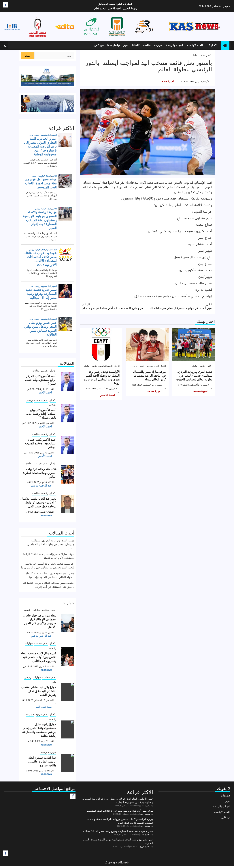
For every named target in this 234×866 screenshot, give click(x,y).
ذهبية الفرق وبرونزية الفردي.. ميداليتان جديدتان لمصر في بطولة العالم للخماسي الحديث (194, 375)
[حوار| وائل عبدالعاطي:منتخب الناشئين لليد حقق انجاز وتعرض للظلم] (67, 692)
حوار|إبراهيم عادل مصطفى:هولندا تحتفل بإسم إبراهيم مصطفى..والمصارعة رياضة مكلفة (39, 729)
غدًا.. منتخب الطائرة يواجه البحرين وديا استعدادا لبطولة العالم (39, 473)
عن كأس (225, 817)
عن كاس (99, 45)
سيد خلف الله (44, 707)
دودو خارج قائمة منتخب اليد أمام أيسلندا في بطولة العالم (112, 306)
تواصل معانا (113, 45)
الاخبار (214, 45)
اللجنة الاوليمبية (195, 45)
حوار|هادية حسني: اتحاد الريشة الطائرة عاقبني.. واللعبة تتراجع (42, 761)
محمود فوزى (145, 846)
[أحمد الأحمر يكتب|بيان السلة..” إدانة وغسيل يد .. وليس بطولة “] (67, 413)
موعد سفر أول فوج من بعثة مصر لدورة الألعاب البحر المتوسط (119, 810)
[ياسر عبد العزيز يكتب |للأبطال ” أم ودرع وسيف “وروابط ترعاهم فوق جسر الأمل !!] (67, 504)
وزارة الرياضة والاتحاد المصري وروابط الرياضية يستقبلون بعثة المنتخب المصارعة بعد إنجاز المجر (120, 820)
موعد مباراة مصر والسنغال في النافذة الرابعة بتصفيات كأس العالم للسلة (149, 375)
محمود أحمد (145, 805)
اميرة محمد (167, 81)
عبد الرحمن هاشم (41, 485)
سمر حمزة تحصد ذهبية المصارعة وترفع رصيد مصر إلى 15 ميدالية (118, 831)
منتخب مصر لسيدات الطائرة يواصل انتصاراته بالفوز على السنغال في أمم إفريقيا (48, 584)
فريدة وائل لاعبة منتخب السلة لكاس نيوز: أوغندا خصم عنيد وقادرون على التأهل (38, 657)
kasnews (46, 515)
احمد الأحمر (107, 395)
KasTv (136, 45)
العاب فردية (42, 714)
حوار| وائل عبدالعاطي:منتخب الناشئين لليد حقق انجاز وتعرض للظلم (38, 691)
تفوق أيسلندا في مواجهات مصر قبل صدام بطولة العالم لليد (180, 306)
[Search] (5, 45)
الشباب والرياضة (175, 45)
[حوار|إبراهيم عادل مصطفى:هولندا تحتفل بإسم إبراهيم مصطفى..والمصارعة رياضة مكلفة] (67, 729)
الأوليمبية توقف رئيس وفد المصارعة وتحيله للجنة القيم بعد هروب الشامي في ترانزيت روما (102, 377)
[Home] (225, 45)
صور (126, 45)
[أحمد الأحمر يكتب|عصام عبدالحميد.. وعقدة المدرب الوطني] (67, 445)
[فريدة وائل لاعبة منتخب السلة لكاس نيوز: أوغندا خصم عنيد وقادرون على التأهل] (67, 656)
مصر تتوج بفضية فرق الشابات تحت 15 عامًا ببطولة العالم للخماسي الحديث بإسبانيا (49, 575)
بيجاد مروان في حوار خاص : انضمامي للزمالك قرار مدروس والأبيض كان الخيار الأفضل (39, 621)
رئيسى (202, 55)
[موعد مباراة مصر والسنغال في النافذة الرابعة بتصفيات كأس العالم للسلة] (147, 344)
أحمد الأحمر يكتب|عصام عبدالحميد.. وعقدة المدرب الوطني (40, 443)
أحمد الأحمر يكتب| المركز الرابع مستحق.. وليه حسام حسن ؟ (40, 380)
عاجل (194, 55)
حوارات (158, 45)
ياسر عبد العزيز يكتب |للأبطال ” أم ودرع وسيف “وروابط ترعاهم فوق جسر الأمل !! (38, 502)
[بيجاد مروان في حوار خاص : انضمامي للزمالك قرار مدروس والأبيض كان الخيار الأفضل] (67, 623)
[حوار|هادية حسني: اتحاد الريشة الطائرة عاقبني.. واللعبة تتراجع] (67, 763)
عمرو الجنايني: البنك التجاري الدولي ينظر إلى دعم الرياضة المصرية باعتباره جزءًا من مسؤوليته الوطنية (117, 800)
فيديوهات (225, 795)
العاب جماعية (153, 365)
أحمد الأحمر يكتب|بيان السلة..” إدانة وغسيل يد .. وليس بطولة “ (41, 414)
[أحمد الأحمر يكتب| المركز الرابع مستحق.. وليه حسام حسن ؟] (67, 381)
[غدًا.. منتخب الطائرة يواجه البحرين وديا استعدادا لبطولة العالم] (67, 474)
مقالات (147, 45)
